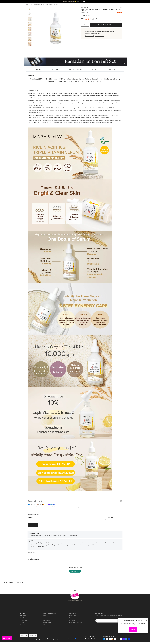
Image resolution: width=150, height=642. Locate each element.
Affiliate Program (47, 625)
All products (34, 4)
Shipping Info (23, 620)
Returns (22, 622)
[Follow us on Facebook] (85, 639)
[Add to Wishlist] (121, 21)
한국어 (22, 635)
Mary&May (84, 7)
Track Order (23, 618)
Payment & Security (75, 69)
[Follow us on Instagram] (88, 639)
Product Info (72, 615)
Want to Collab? (47, 622)
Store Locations (47, 620)
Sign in (133, 629)
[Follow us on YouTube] (91, 639)
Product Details (86, 15)
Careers (45, 615)
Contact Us (23, 625)
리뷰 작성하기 (75, 571)
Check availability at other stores (94, 36)
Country (30, 517)
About (44, 618)
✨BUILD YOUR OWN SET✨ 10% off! (106, 1)
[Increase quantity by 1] (88, 24)
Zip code (110, 517)
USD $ (31, 635)
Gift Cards (72, 620)
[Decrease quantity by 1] (82, 24)
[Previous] (34, 27)
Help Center (23, 615)
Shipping (95, 69)
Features (55, 69)
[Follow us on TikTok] (94, 639)
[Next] (76, 27)
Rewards (71, 618)
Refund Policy (31, 552)
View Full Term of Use (37, 546)
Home (27, 4)
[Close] (146, 620)
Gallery (38, 69)
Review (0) (112, 69)
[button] (25, 62)
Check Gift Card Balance (75, 622)
